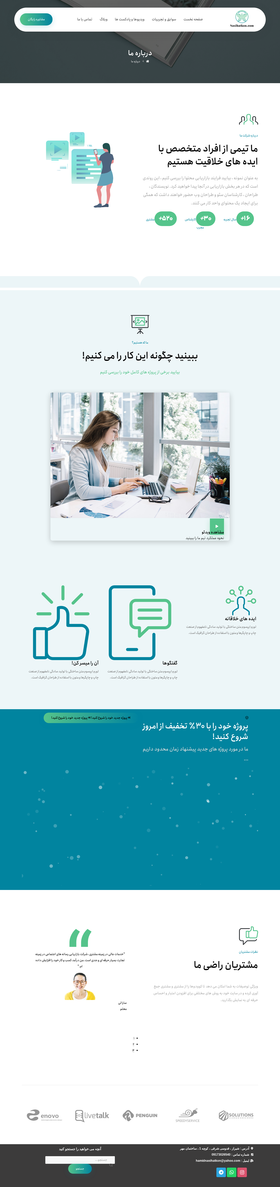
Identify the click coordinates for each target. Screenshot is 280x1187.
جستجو (80, 1169)
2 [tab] (133, 1045)
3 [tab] (133, 1051)
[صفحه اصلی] (147, 61)
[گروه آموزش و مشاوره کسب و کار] (242, 19)
